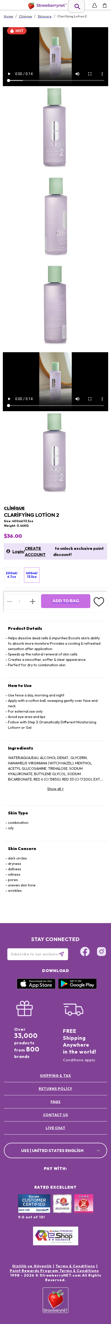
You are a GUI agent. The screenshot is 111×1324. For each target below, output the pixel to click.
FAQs (56, 1102)
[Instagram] (101, 952)
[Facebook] (85, 952)
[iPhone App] (36, 987)
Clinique (14, 508)
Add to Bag (66, 601)
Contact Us (55, 1115)
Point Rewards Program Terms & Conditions (54, 1270)
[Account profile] (94, 5)
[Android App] (77, 987)
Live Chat (56, 1128)
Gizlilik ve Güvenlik (32, 1266)
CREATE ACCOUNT (35, 551)
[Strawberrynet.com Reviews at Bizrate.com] (34, 1211)
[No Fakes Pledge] (83, 1209)
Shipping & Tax (55, 1076)
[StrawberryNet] (46, 5)
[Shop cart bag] (104, 5)
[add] (32, 601)
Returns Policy (55, 1089)
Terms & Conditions (75, 1266)
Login (17, 551)
